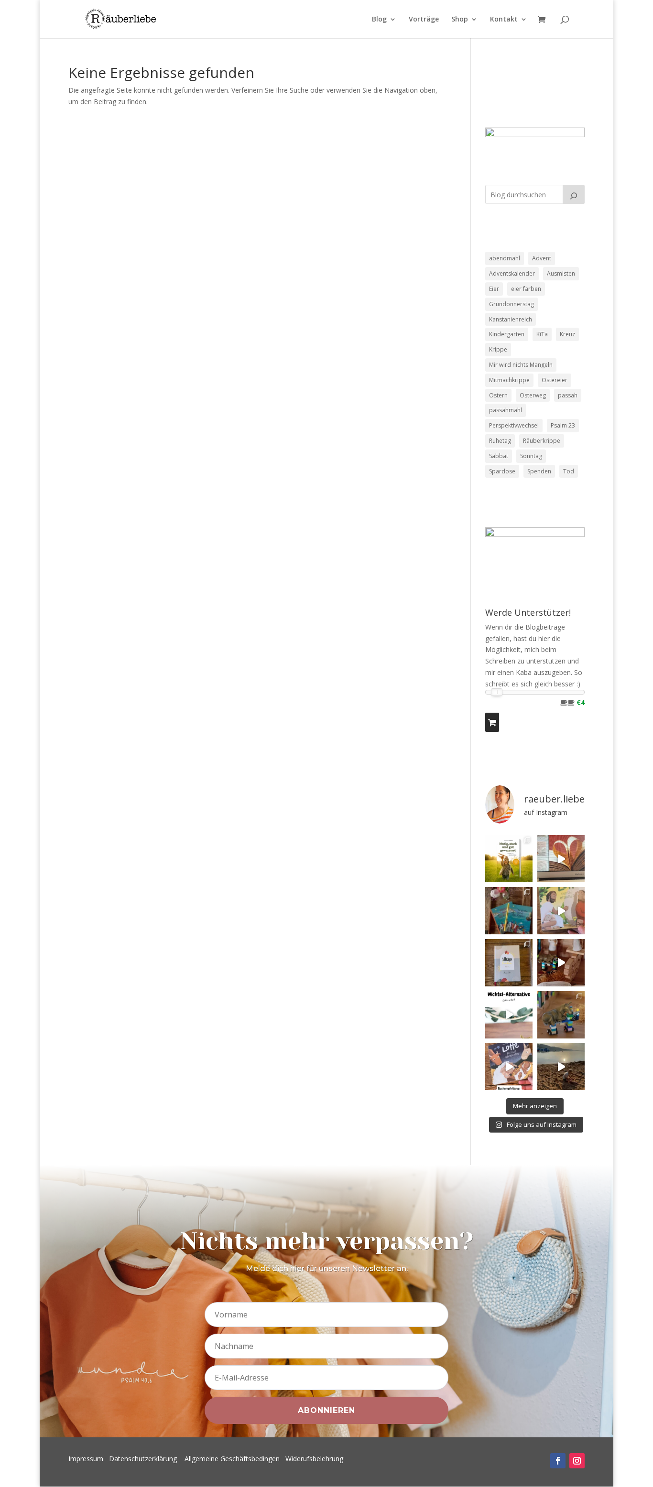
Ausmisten (561, 273)
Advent (541, 258)
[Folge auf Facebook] (558, 1460)
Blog (379, 19)
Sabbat (498, 456)
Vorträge (424, 19)
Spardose (502, 471)
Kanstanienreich (510, 319)
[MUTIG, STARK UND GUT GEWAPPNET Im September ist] (509, 858)
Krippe (498, 349)
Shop (459, 19)
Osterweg (533, 395)
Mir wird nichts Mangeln (521, 365)
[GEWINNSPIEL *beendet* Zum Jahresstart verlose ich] (509, 962)
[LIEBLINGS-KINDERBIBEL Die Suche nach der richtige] (509, 910)
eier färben (526, 289)
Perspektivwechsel (514, 425)
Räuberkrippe (541, 441)
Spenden (539, 471)
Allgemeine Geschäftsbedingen (232, 1458)
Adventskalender (512, 273)
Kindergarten (506, 334)
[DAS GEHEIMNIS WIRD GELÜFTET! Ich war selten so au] (561, 858)
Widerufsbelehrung (314, 1458)
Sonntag (531, 456)
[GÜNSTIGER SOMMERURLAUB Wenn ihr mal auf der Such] (561, 1067)
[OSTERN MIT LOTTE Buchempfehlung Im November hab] (561, 910)
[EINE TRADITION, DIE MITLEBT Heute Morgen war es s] (561, 1014)
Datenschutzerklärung (143, 1458)
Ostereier (554, 380)
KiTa (542, 334)
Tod (568, 471)
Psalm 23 (563, 425)
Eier (494, 289)
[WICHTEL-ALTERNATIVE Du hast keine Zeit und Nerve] (509, 1014)
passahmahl (505, 410)
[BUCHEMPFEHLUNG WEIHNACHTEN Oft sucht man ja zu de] (509, 1067)
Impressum (85, 1458)
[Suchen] (574, 194)
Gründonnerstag (511, 304)
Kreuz (567, 334)
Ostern (498, 395)
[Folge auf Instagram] (577, 1460)
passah (567, 395)
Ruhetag (500, 441)
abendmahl (504, 258)
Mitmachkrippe (509, 380)
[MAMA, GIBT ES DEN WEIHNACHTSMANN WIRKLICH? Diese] (561, 962)
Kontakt (504, 19)
